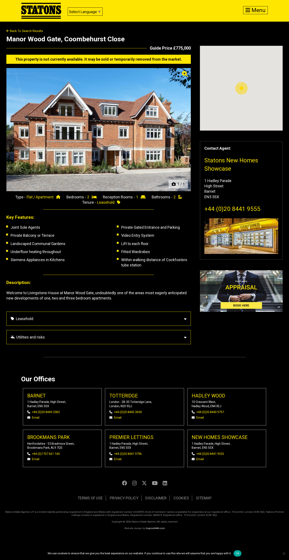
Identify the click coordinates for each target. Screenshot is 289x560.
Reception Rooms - (119, 197)
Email (35, 417)
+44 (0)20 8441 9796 (128, 454)
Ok (237, 553)
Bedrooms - (76, 197)
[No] (284, 553)
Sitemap (204, 498)
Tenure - (89, 202)
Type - (20, 197)
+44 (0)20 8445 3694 (128, 412)
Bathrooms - (162, 197)
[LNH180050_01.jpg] (98, 129)
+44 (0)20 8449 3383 (46, 412)
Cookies (181, 498)
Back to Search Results (26, 31)
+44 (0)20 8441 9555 (232, 208)
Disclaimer (156, 498)
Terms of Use (90, 498)
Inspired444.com (155, 528)
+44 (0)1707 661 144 (46, 454)
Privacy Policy (124, 498)
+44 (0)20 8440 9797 (210, 412)
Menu (258, 10)
